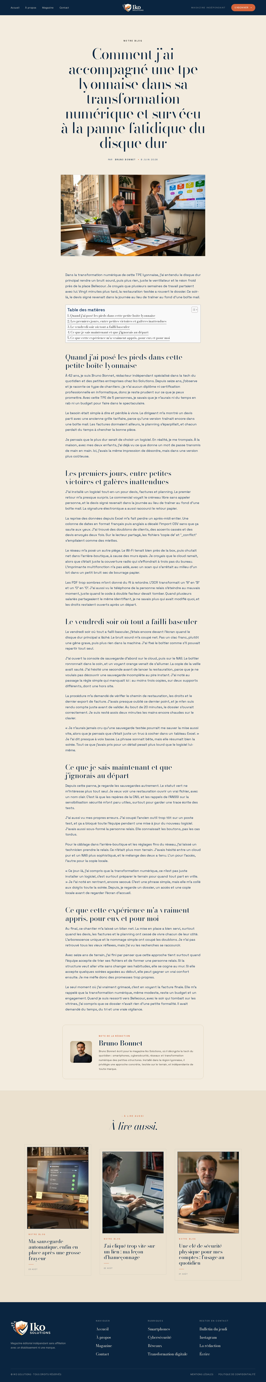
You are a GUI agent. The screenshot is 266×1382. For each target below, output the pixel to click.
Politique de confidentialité (236, 1374)
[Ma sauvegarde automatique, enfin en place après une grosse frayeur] (57, 1188)
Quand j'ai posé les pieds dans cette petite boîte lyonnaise (112, 315)
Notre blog (133, 40)
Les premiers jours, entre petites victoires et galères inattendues (118, 321)
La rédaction (210, 1346)
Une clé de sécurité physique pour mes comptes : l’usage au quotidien (201, 1254)
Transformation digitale (168, 1354)
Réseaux (155, 1346)
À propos (30, 7)
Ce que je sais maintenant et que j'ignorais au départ (110, 332)
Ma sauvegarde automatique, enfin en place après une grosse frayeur (55, 1249)
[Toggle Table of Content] (193, 310)
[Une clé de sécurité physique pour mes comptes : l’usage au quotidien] (208, 1192)
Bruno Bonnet (125, 159)
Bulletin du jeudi (213, 1329)
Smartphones (159, 1329)
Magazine (48, 7)
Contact (64, 7)
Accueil (15, 7)
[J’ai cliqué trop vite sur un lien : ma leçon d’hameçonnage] (133, 1192)
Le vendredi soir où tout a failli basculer (100, 326)
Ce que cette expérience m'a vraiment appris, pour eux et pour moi (120, 338)
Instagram (208, 1337)
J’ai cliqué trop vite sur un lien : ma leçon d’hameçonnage (129, 1251)
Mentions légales (202, 1374)
